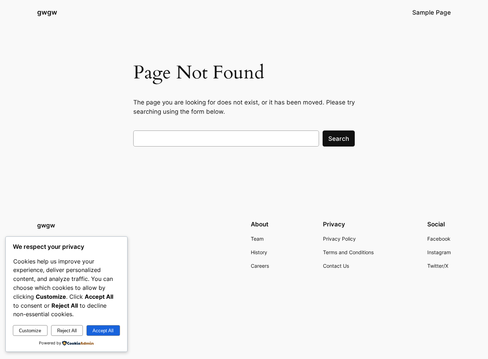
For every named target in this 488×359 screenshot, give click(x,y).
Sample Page (431, 12)
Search (338, 138)
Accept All (103, 330)
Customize (30, 330)
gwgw (47, 12)
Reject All (67, 330)
